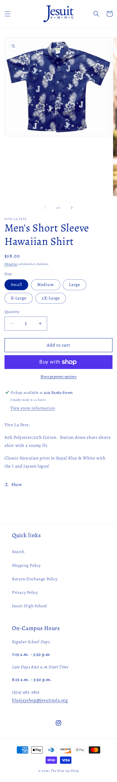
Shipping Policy (26, 565)
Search (18, 552)
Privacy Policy (25, 592)
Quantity (12, 311)
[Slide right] (71, 207)
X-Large (18, 298)
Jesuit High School (29, 606)
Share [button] (16, 484)
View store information (32, 408)
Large (74, 284)
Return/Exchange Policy (34, 579)
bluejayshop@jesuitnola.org (40, 700)
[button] (7, 13)
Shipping (10, 264)
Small (16, 284)
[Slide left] (45, 207)
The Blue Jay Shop (65, 771)
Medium (45, 284)
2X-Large (51, 298)
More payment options (58, 376)
